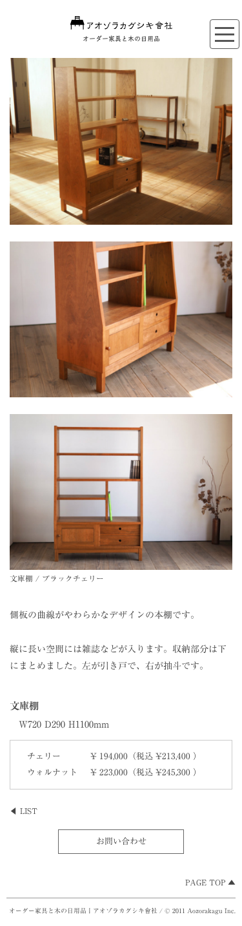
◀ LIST (23, 811)
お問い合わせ (121, 841)
